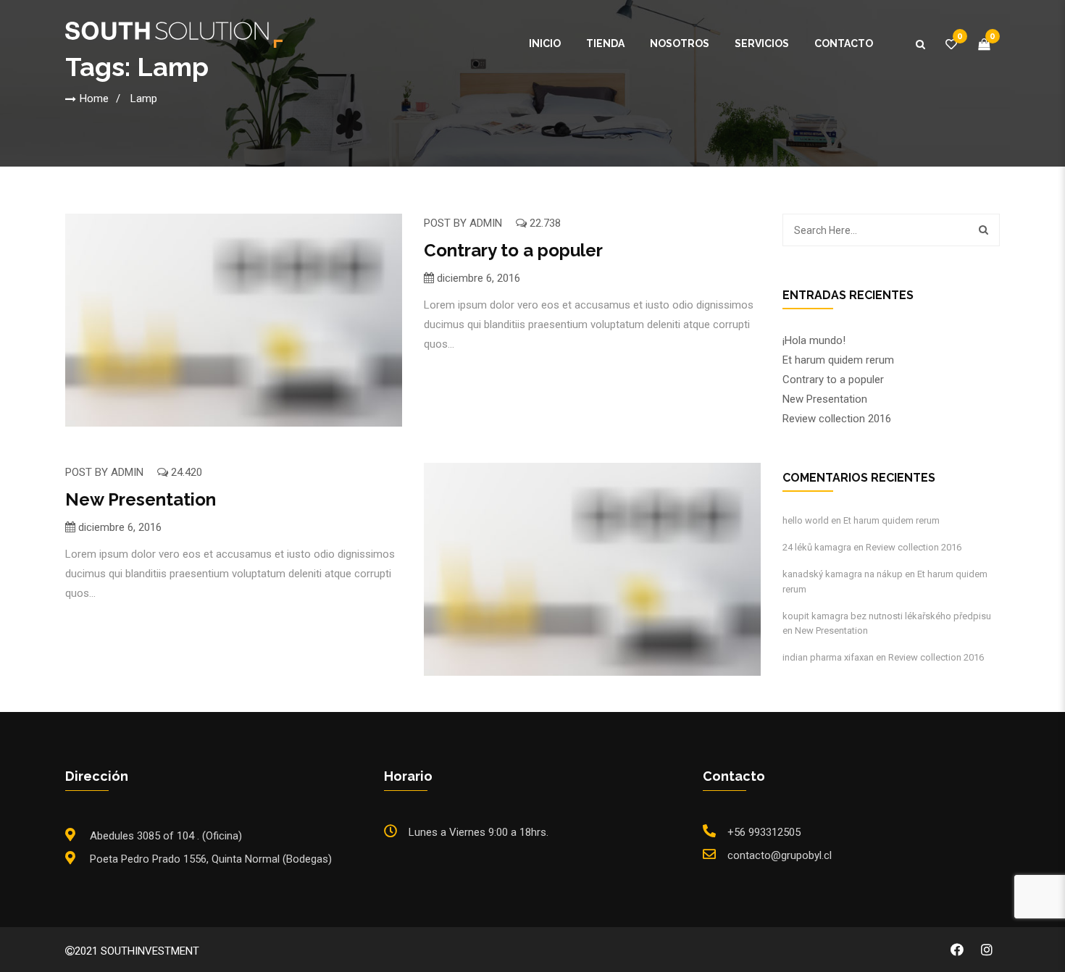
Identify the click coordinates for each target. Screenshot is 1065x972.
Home (94, 98)
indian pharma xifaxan (828, 657)
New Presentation (140, 499)
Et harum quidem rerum (838, 359)
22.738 (544, 223)
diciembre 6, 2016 (478, 278)
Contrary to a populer (513, 250)
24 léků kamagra (816, 547)
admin (485, 223)
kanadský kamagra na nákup (842, 574)
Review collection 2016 (836, 418)
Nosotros (679, 43)
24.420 (185, 472)
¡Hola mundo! (813, 340)
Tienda (605, 43)
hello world (805, 520)
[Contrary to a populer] (233, 320)
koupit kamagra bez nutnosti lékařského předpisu (886, 616)
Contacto (843, 43)
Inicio (545, 43)
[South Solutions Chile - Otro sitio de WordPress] (174, 34)
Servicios (762, 43)
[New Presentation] (592, 569)
